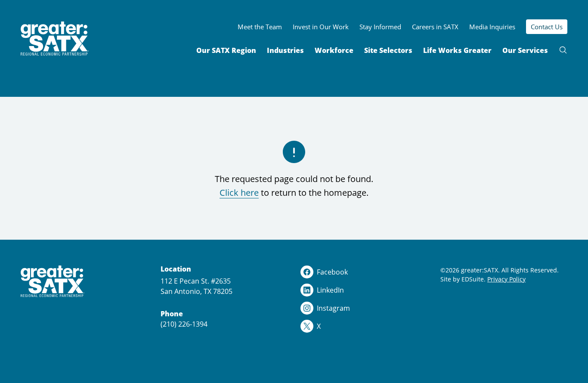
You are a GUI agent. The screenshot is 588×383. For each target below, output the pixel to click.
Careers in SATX (435, 26)
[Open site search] (563, 50)
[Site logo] (55, 39)
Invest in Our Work (321, 26)
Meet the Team (260, 26)
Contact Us (547, 26)
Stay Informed (380, 26)
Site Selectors (388, 50)
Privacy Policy (506, 279)
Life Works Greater (457, 50)
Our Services (525, 50)
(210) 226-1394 (184, 323)
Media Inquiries (492, 26)
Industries (285, 50)
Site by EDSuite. (463, 279)
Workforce (334, 50)
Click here (239, 192)
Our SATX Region (226, 50)
